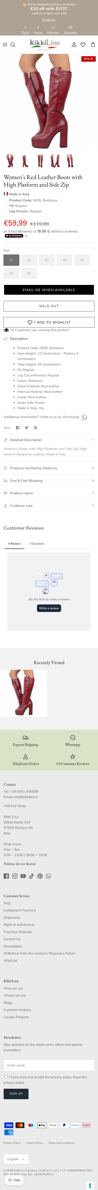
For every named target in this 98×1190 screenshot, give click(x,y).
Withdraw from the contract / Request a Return (40, 953)
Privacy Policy (12, 1143)
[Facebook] (6, 876)
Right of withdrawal (19, 924)
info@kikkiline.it (25, 797)
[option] (49, 103)
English (13, 1159)
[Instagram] (14, 876)
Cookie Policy (34, 1143)
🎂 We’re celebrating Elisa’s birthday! (49, 6)
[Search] (15, 45)
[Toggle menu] (5, 45)
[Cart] (93, 45)
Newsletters (13, 946)
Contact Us (12, 939)
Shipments (12, 917)
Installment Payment (20, 910)
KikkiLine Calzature (25, 1170)
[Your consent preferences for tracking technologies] (90, 1185)
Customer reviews (17, 1009)
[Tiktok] (31, 876)
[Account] (73, 45)
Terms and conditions (61, 1143)
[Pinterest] (40, 876)
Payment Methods (18, 932)
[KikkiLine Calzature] (44, 44)
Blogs (8, 1002)
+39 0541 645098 (24, 791)
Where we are (15, 995)
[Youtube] (23, 876)
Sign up (16, 1094)
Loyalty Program (16, 1017)
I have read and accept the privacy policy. (41, 1077)
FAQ (7, 903)
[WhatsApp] (83, 417)
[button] (49, 289)
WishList (10, 960)
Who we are (13, 988)
